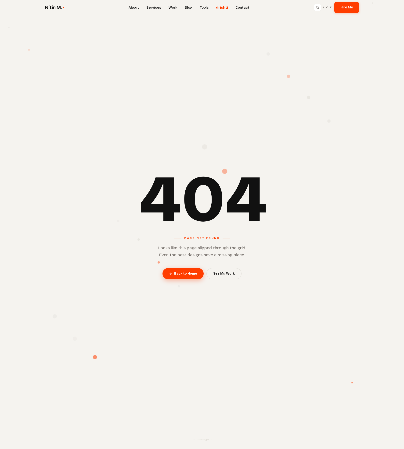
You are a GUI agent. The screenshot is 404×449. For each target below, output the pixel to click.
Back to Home (185, 274)
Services (153, 7)
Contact (242, 7)
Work (173, 7)
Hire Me (346, 7)
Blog (188, 7)
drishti (222, 7)
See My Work (224, 274)
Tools (204, 7)
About (134, 7)
